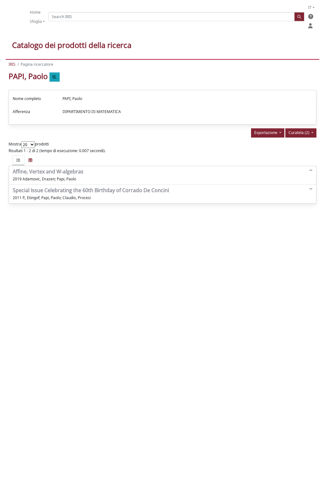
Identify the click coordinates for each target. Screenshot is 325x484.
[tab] (18, 160)
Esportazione (266, 132)
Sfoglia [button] (36, 21)
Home (35, 12)
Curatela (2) (299, 132)
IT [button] (310, 7)
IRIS (12, 64)
